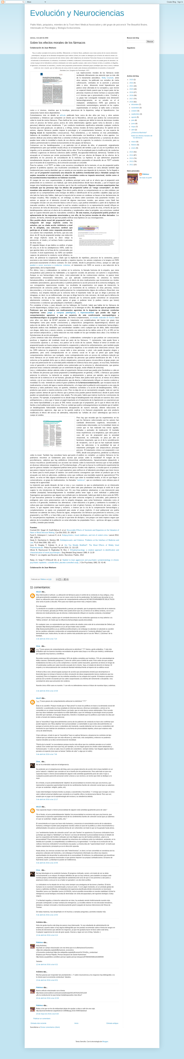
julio (133, 120)
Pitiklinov (39, 942)
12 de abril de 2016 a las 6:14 (47, 935)
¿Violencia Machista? (139, 133)
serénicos (81, 480)
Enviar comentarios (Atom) (50, 1027)
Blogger (105, 1042)
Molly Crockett (108, 78)
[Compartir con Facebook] (65, 579)
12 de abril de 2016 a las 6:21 (47, 964)
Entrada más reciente (38, 1023)
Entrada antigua (112, 1023)
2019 (131, 92)
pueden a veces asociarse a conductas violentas (50, 265)
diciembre (135, 104)
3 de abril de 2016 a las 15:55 (47, 863)
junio (133, 124)
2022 (131, 83)
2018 (131, 95)
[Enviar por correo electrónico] (57, 579)
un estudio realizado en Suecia (102, 318)
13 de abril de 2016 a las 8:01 (47, 980)
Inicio (76, 1023)
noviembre (135, 108)
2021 (131, 86)
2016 (131, 102)
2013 (131, 158)
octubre (134, 111)
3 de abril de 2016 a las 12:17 (47, 799)
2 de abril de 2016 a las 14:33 (47, 691)
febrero (134, 145)
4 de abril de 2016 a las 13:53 (47, 915)
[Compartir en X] (62, 579)
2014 (131, 155)
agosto (134, 117)
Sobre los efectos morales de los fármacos (141, 137)
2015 (131, 152)
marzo (133, 142)
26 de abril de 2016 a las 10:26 (47, 998)
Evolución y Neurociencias (77, 13)
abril (133, 130)
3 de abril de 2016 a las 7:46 (46, 754)
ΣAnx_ (38, 646)
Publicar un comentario (41, 1019)
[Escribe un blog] (59, 579)
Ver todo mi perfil (145, 178)
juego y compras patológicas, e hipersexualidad (71, 313)
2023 (131, 80)
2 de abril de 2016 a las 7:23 (46, 639)
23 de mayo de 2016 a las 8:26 (47, 1014)
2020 (131, 89)
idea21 (39, 592)
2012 (131, 161)
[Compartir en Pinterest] (67, 579)
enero (133, 148)
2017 (131, 99)
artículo (63, 115)
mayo (133, 127)
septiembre (135, 114)
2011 (131, 165)
